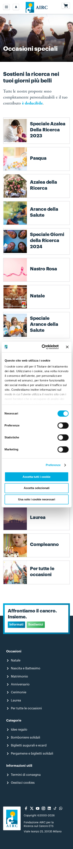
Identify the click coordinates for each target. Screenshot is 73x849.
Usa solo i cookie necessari (36, 499)
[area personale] (16, 7)
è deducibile (32, 103)
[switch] (63, 425)
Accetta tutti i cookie (36, 476)
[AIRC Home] (36, 7)
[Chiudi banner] (67, 347)
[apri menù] (6, 7)
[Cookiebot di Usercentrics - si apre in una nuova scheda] (43, 346)
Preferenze (53, 465)
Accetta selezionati (36, 488)
